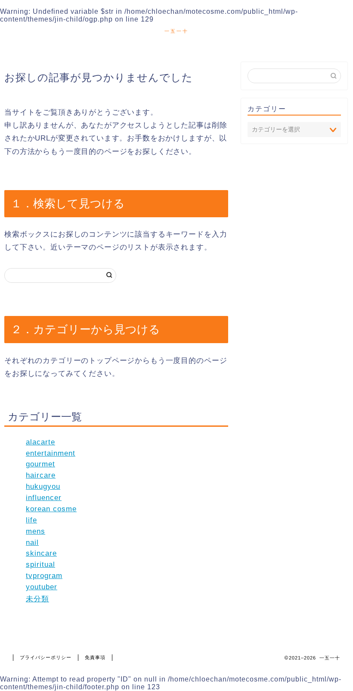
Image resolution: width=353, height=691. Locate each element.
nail (32, 542)
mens (35, 531)
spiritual (40, 564)
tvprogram (44, 576)
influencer (44, 498)
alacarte (40, 442)
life (31, 520)
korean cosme (51, 509)
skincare (41, 553)
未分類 (37, 599)
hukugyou (43, 486)
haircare (41, 475)
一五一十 (176, 31)
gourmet (40, 464)
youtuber (41, 587)
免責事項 (95, 657)
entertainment (50, 453)
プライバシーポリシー (45, 657)
